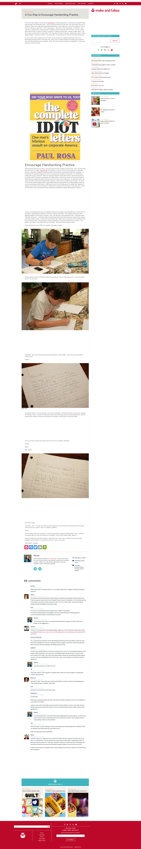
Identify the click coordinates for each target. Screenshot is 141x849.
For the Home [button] (81, 3)
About (42, 832)
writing (77, 570)
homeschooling (79, 567)
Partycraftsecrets (36, 637)
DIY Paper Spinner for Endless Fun (100, 69)
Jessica (33, 626)
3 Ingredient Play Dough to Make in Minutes (103, 65)
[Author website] (40, 569)
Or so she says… (52, 558)
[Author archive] (35, 569)
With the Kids (29, 12)
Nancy (32, 594)
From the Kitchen (96, 58)
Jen (32, 723)
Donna (33, 586)
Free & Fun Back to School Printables (108, 99)
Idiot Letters (43, 170)
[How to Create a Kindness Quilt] (32, 804)
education (77, 565)
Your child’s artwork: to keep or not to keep (78, 791)
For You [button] (50, 3)
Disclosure (42, 838)
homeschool (51, 23)
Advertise (41, 834)
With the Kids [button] (59, 3)
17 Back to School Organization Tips (55, 791)
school (82, 569)
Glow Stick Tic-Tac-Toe (97, 85)
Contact (42, 836)
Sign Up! (115, 40)
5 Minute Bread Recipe (97, 81)
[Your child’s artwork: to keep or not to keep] (78, 804)
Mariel (36, 618)
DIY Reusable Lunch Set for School (108, 111)
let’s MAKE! (70, 839)
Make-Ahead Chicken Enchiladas (100, 73)
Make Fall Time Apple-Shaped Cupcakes (102, 90)
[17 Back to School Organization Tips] (55, 804)
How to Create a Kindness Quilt (31, 791)
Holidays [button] (90, 3)
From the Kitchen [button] (70, 3)
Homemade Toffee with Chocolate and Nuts (103, 61)
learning (77, 569)
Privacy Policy (42, 840)
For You (103, 108)
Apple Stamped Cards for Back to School (107, 122)
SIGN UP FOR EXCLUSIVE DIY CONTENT (70, 832)
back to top (78, 847)
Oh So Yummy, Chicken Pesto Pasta (101, 77)
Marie (32, 735)
